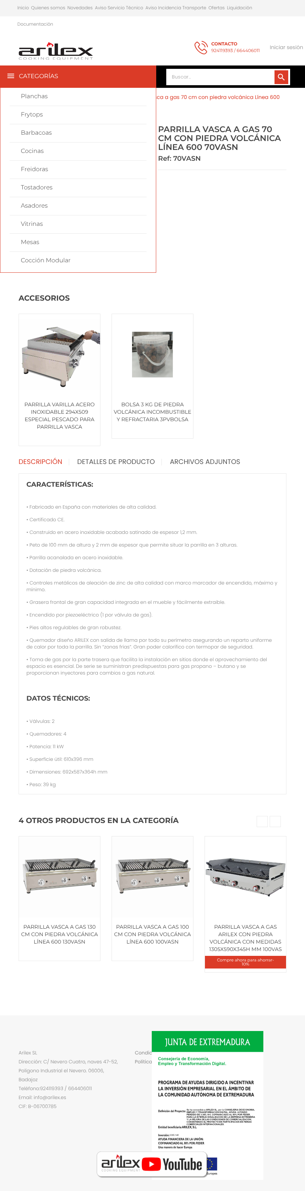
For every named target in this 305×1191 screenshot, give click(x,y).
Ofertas (217, 8)
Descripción (40, 462)
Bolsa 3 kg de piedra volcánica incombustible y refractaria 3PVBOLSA (153, 412)
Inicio (23, 8)
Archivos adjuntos (205, 462)
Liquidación (239, 8)
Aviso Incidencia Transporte (175, 8)
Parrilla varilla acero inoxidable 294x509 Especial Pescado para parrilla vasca (59, 415)
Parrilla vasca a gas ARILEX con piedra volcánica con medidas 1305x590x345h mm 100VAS (245, 938)
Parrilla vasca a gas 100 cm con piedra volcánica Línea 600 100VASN (152, 934)
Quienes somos (48, 8)
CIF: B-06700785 (38, 1106)
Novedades (80, 8)
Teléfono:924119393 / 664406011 (55, 1088)
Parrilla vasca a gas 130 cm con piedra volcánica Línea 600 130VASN (59, 934)
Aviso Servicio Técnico (119, 8)
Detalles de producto (116, 462)
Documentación (35, 24)
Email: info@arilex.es (42, 1097)
